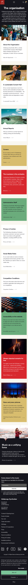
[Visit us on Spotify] (25, 549)
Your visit (3, 519)
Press (2, 529)
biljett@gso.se (4, 508)
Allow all (14, 572)
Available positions (6, 540)
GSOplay (3, 524)
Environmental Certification (8, 543)
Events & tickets (5, 516)
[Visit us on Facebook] (7, 549)
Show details (21, 568)
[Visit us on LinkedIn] (19, 549)
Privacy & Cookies (5, 537)
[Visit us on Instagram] (2, 549)
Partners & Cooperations (7, 527)
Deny (14, 582)
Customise (13, 577)
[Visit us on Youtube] (13, 549)
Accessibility (4, 532)
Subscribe (14, 488)
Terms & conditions (6, 535)
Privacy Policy (14, 494)
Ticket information (5, 521)
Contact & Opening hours (7, 513)
